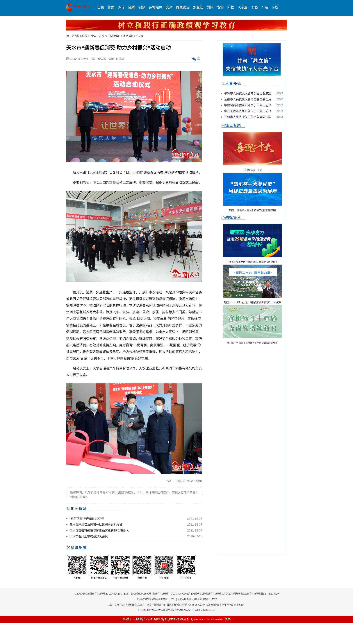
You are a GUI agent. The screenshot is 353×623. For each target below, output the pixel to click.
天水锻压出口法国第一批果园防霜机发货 (95, 524)
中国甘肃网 (97, 35)
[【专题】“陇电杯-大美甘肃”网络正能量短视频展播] (253, 206)
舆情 (210, 7)
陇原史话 (182, 7)
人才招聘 (137, 619)
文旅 (169, 7)
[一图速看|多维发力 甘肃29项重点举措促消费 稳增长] (253, 257)
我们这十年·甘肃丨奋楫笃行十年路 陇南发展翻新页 (252, 343)
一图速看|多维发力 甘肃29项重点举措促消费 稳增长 (252, 262)
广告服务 (147, 619)
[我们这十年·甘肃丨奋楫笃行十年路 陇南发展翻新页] (253, 338)
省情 (220, 7)
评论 (121, 7)
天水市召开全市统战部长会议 (88, 536)
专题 (275, 7)
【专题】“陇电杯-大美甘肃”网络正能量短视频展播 (252, 210)
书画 (254, 7)
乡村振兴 (155, 7)
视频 (142, 7)
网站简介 (126, 619)
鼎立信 (198, 7)
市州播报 (128, 35)
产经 (264, 7)
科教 (230, 7)
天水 (140, 35)
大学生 (242, 7)
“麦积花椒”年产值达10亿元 (86, 518)
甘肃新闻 (113, 35)
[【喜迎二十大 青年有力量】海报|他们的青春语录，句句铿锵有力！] (253, 297)
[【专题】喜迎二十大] (253, 165)
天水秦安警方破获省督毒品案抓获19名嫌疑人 (99, 530)
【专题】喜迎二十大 (252, 170)
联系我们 (158, 619)
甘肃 (111, 7)
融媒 (131, 7)
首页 (100, 7)
